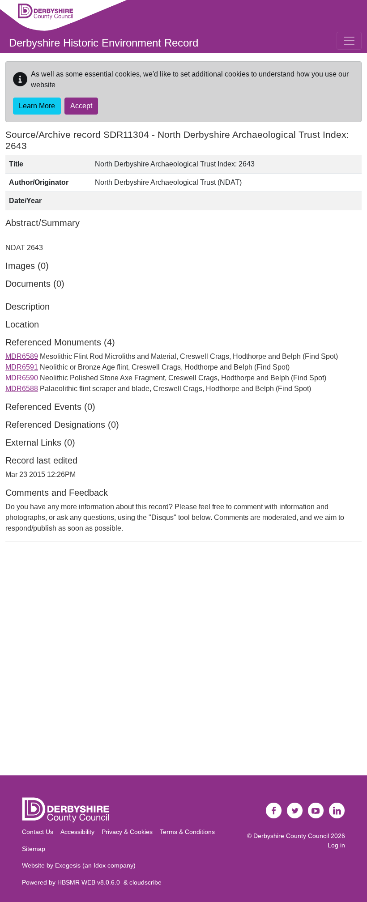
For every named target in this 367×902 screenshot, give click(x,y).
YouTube (316, 811)
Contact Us (37, 831)
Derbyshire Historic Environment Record (103, 43)
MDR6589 (21, 356)
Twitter (295, 811)
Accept (81, 106)
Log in (336, 845)
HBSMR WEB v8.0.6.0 (90, 882)
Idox (100, 865)
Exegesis (68, 865)
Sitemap (33, 848)
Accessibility (77, 831)
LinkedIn (337, 811)
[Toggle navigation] (349, 41)
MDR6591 (21, 367)
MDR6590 (21, 378)
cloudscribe (145, 882)
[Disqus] (183, 660)
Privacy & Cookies (127, 831)
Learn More (37, 106)
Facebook (274, 811)
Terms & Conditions (187, 831)
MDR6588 (21, 388)
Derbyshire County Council (291, 835)
